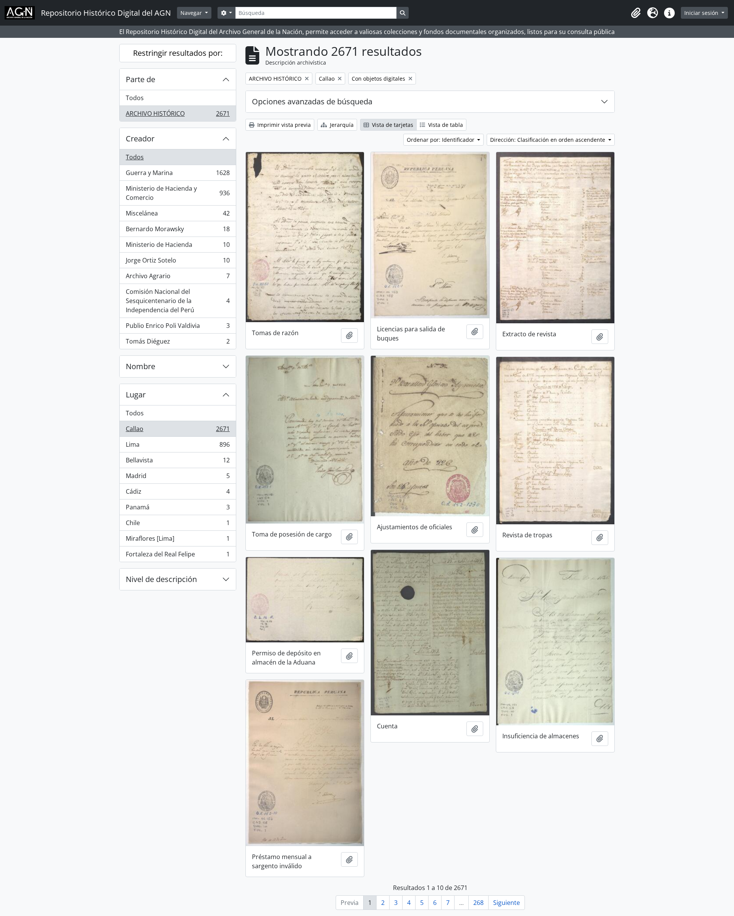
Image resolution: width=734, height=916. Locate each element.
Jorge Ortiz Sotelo (177, 262)
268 (478, 902)
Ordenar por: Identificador (441, 139)
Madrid (177, 478)
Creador (140, 138)
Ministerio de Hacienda (177, 246)
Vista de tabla (445, 124)
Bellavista (177, 462)
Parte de (140, 79)
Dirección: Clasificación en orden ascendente (548, 139)
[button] (635, 13)
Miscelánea (177, 215)
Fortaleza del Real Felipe (177, 556)
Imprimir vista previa (283, 124)
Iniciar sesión (702, 12)
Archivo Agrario (177, 278)
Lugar (136, 394)
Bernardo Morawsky (177, 231)
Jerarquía (341, 124)
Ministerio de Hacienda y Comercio (177, 193)
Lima (177, 446)
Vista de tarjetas (391, 124)
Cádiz (177, 493)
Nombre (140, 366)
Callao (177, 431)
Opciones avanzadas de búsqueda (312, 101)
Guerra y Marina (177, 175)
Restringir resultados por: (177, 53)
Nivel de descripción (161, 579)
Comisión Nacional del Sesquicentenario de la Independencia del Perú (177, 300)
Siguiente (506, 902)
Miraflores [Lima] (177, 540)
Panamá (177, 509)
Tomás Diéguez (177, 343)
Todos (135, 98)
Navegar (191, 12)
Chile (177, 525)
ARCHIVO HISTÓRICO (177, 115)
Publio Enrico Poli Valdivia (177, 327)
